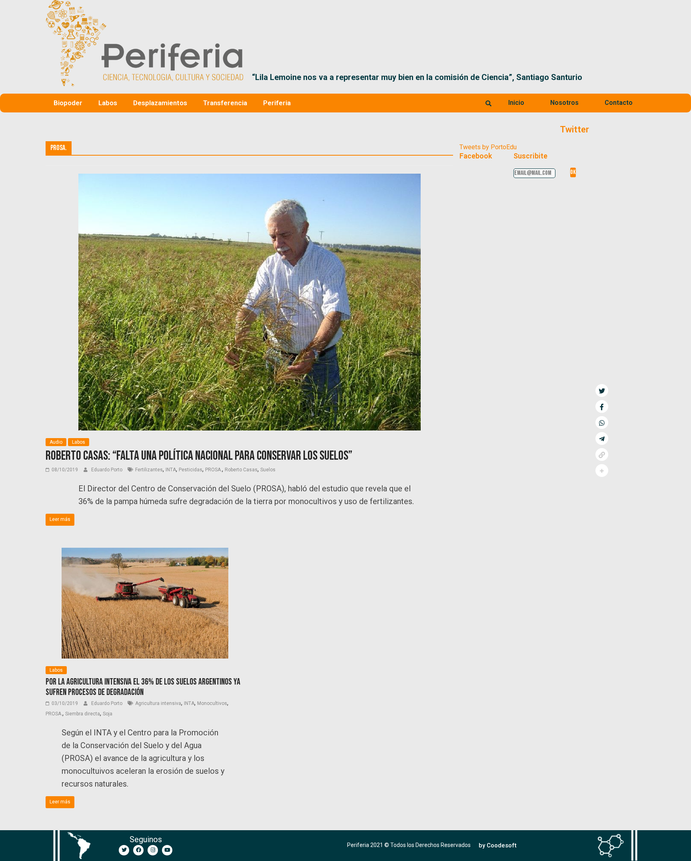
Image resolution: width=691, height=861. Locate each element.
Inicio (516, 102)
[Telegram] (601, 438)
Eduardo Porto (107, 470)
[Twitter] (124, 850)
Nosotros (564, 102)
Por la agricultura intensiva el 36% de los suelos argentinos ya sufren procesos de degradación (143, 687)
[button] (636, 77)
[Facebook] (138, 850)
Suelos (268, 470)
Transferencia (225, 103)
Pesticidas (190, 470)
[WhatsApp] (601, 422)
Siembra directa (82, 714)
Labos (107, 103)
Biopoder (68, 103)
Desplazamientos (160, 103)
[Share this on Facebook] (601, 406)
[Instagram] (153, 850)
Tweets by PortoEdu (488, 147)
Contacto (619, 102)
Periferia (277, 103)
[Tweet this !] (601, 390)
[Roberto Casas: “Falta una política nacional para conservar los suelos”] (249, 178)
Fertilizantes (149, 470)
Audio (56, 442)
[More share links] (601, 470)
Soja (107, 714)
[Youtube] (167, 850)
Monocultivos (212, 703)
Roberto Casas (241, 470)
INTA (171, 470)
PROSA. (213, 470)
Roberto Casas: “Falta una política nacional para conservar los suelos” (199, 456)
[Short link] (601, 454)
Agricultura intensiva (158, 703)
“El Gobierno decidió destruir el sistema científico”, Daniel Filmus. (507, 77)
